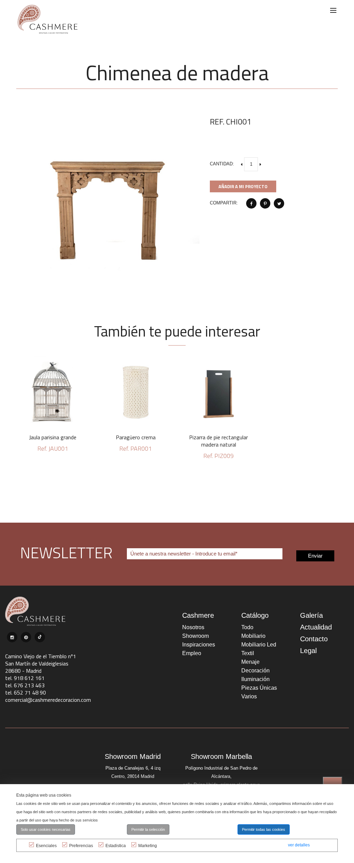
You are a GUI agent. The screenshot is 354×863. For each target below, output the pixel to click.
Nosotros (193, 627)
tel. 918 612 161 (25, 678)
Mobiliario (253, 636)
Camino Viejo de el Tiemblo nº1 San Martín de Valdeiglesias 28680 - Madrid (40, 663)
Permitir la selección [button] (148, 829)
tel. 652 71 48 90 (25, 692)
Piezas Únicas (259, 688)
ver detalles (299, 845)
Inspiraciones (198, 645)
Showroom (195, 636)
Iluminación (255, 679)
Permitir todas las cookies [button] (263, 829)
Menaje (250, 662)
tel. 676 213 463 (25, 685)
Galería (311, 615)
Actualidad (316, 627)
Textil (247, 653)
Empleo (191, 653)
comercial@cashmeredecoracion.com (48, 700)
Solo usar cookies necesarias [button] (46, 829)
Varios (249, 696)
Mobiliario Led (258, 645)
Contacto (314, 639)
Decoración (255, 670)
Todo (247, 627)
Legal (308, 650)
